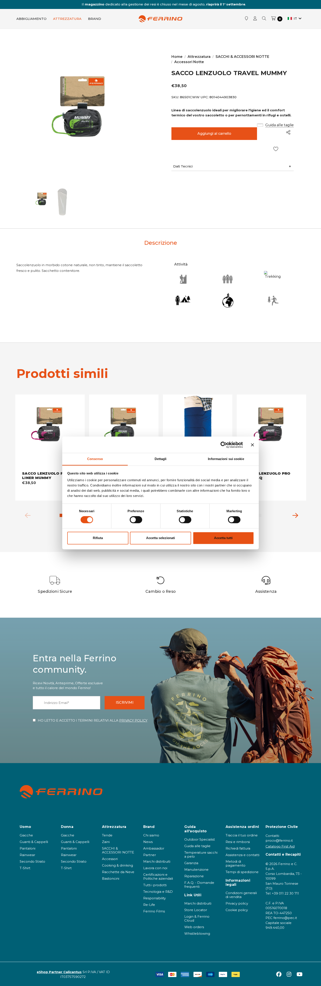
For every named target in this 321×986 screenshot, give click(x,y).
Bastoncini (110, 878)
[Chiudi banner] (252, 444)
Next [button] (293, 514)
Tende (107, 835)
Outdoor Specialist (199, 839)
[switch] (136, 519)
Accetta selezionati (160, 538)
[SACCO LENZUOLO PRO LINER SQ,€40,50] (271, 433)
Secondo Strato (32, 861)
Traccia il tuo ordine (242, 835)
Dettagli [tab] (161, 459)
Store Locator (195, 910)
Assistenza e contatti (242, 855)
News (148, 842)
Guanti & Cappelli (34, 842)
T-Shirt (25, 868)
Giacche (26, 835)
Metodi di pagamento (235, 863)
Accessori (110, 859)
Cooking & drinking (117, 865)
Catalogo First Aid (280, 846)
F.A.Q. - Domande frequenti (199, 885)
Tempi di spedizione (242, 872)
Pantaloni (27, 848)
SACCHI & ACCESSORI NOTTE (118, 850)
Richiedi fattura (238, 848)
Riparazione (194, 876)
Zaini (106, 842)
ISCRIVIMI (124, 702)
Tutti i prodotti (155, 885)
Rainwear (27, 855)
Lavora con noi (155, 868)
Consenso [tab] (95, 459)
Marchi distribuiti (156, 861)
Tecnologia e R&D (158, 891)
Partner (149, 855)
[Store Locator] (246, 19)
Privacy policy (237, 903)
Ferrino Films (154, 911)
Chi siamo (151, 835)
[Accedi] (255, 19)
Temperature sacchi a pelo (200, 854)
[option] (55, 585)
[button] (232, 166)
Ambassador (153, 848)
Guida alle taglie (197, 846)
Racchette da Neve (118, 872)
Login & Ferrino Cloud (196, 918)
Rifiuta (98, 538)
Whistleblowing (197, 933)
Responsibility (154, 898)
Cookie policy (237, 910)
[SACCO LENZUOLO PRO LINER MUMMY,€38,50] (50, 433)
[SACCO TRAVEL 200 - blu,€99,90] (197, 433)
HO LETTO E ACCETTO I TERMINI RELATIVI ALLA (92, 720)
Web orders (194, 927)
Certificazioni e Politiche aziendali (158, 876)
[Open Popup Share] (288, 132)
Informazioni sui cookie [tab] (226, 459)
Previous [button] (26, 514)
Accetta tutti (223, 538)
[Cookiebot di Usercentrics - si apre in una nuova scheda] (224, 444)
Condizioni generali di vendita (241, 895)
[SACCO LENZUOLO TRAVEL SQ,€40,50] (123, 433)
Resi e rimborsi (238, 842)
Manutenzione (196, 869)
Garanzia (191, 863)
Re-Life (149, 905)
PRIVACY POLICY (133, 720)
